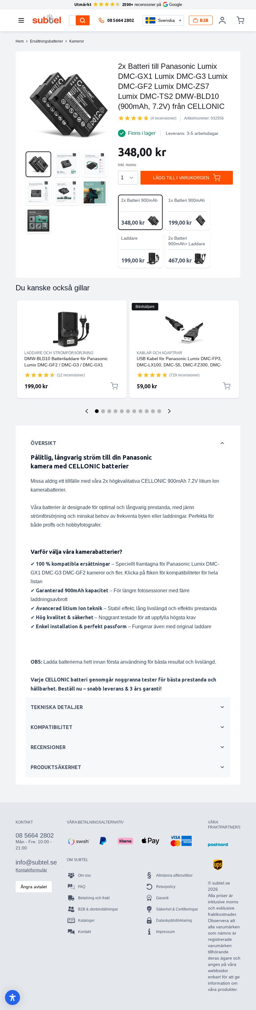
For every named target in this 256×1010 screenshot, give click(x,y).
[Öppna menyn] (23, 20)
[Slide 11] (159, 411)
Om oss (84, 875)
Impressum (165, 932)
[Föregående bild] (87, 411)
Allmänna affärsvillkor (174, 875)
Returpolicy (165, 887)
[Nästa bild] (169, 411)
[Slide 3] (109, 411)
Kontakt (84, 932)
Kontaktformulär (31, 869)
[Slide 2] (103, 411)
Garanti (162, 898)
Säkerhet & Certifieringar (177, 909)
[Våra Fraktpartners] (218, 844)
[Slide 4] (115, 411)
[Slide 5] (122, 411)
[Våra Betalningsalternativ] (78, 841)
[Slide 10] (153, 411)
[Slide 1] (97, 411)
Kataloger (86, 920)
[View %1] (38, 164)
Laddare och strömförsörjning (58, 353)
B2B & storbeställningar (98, 909)
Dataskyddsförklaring (174, 920)
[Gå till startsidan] (46, 18)
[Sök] (83, 20)
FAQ (81, 887)
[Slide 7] (134, 411)
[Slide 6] (128, 411)
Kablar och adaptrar (159, 353)
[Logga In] (223, 20)
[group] (133, 118)
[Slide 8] (140, 411)
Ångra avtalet (34, 886)
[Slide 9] (147, 411)
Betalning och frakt (94, 898)
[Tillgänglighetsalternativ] (12, 997)
